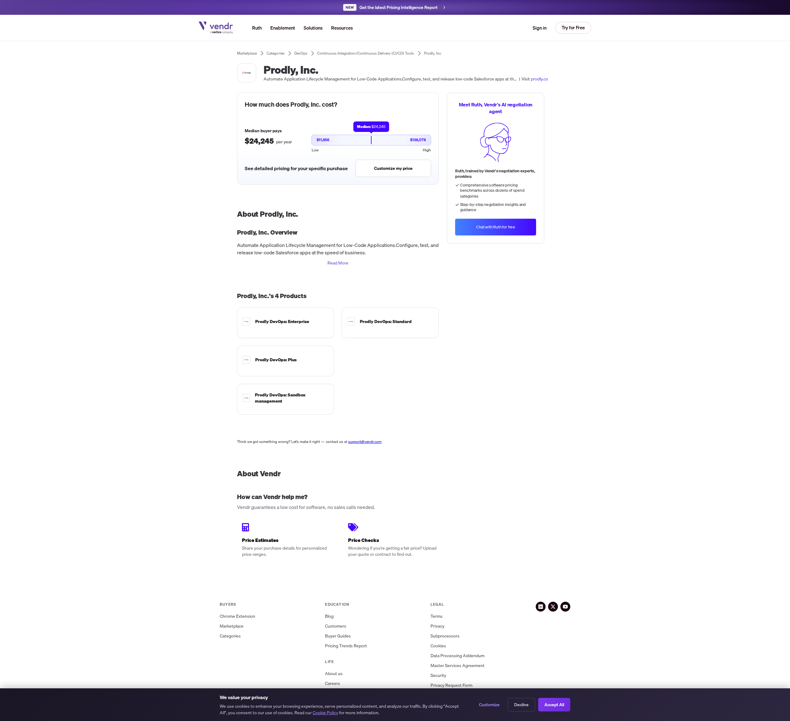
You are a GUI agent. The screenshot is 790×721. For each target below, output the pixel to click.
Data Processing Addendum (457, 656)
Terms (436, 616)
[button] (313, 28)
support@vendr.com (365, 441)
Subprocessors (444, 636)
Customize (489, 704)
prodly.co (539, 79)
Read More (337, 263)
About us (334, 673)
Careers (332, 683)
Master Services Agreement (457, 665)
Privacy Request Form (451, 685)
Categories (230, 636)
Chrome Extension (237, 616)
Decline (521, 704)
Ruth (257, 27)
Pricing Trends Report (346, 646)
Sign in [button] (540, 27)
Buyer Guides (338, 636)
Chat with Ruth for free (495, 227)
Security (438, 675)
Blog (329, 616)
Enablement (282, 27)
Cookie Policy (325, 712)
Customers (335, 626)
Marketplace (231, 626)
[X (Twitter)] (553, 607)
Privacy (437, 626)
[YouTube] (565, 607)
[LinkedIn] (541, 607)
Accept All (554, 704)
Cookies (438, 646)
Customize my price (393, 168)
